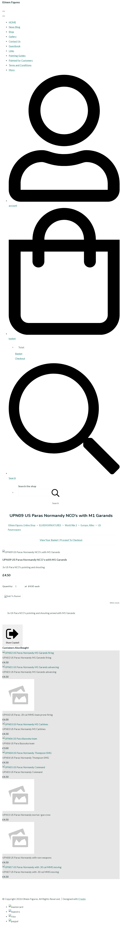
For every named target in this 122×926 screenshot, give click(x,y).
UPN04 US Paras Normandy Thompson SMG (25, 757)
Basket (18, 353)
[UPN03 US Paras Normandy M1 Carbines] (25, 724)
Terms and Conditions (20, 65)
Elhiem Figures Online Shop (21, 525)
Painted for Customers (21, 60)
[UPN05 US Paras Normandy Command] (23, 767)
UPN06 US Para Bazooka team (18, 743)
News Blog (14, 27)
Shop (11, 31)
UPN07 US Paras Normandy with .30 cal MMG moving (30, 871)
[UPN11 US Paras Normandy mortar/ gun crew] (18, 810)
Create (82, 899)
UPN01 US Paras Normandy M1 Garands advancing (29, 671)
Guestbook (14, 46)
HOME (12, 22)
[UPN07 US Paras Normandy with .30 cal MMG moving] (31, 867)
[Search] (56, 492)
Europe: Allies (87, 525)
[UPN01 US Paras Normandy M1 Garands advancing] (30, 667)
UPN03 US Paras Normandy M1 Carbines (24, 729)
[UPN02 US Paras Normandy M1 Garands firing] (28, 652)
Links (11, 50)
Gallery (13, 36)
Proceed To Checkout (71, 540)
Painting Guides (17, 55)
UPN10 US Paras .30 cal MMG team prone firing (27, 714)
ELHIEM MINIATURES (50, 525)
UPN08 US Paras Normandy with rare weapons (26, 857)
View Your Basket (49, 540)
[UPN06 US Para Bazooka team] (19, 738)
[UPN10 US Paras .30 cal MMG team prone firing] (18, 710)
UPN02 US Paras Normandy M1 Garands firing (26, 657)
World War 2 (71, 525)
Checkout (20, 358)
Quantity (7, 586)
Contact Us (14, 41)
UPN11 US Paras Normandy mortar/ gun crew (26, 814)
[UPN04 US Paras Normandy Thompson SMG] (26, 752)
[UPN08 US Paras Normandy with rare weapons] (18, 852)
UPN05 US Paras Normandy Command (22, 772)
